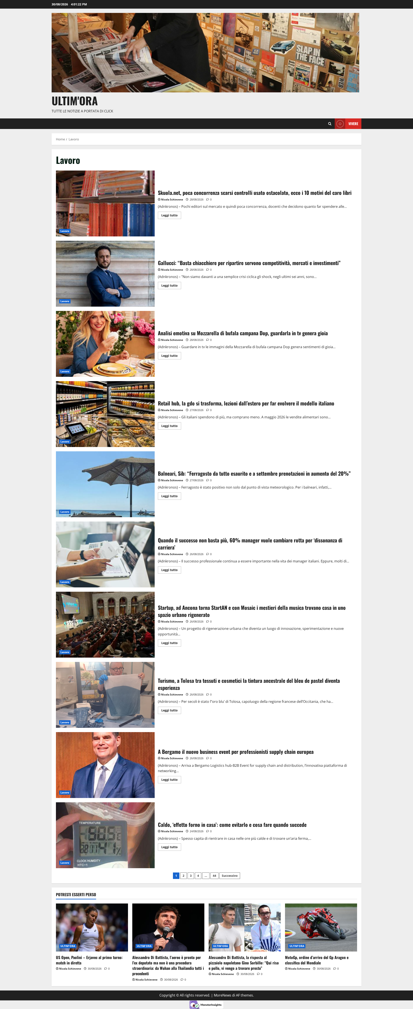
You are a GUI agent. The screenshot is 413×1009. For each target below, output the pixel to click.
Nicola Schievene (172, 199)
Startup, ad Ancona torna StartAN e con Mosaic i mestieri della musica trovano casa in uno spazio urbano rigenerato (105, 625)
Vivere (353, 123)
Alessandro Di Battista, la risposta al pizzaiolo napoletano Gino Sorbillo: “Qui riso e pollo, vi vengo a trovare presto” (244, 963)
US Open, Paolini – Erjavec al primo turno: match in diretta (89, 960)
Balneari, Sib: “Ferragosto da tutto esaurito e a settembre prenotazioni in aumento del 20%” (105, 484)
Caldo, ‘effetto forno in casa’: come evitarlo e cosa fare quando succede (105, 835)
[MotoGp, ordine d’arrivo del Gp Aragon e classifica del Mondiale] (321, 927)
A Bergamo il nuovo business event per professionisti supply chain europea (105, 765)
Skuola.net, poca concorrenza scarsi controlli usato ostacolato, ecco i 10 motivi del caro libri (105, 203)
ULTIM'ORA (67, 946)
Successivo (230, 876)
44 (214, 876)
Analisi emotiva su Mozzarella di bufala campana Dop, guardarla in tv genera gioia (105, 344)
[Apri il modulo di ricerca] (329, 124)
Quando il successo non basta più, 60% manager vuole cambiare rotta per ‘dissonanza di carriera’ (105, 554)
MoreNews (222, 995)
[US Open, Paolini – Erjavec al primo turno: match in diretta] (92, 927)
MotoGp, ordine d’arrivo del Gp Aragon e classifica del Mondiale (316, 960)
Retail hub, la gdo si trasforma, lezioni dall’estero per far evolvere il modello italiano (105, 414)
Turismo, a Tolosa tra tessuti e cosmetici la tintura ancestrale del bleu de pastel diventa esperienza (105, 695)
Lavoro (64, 231)
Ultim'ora (75, 100)
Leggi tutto (171, 214)
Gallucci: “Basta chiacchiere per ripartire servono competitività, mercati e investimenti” (105, 274)
